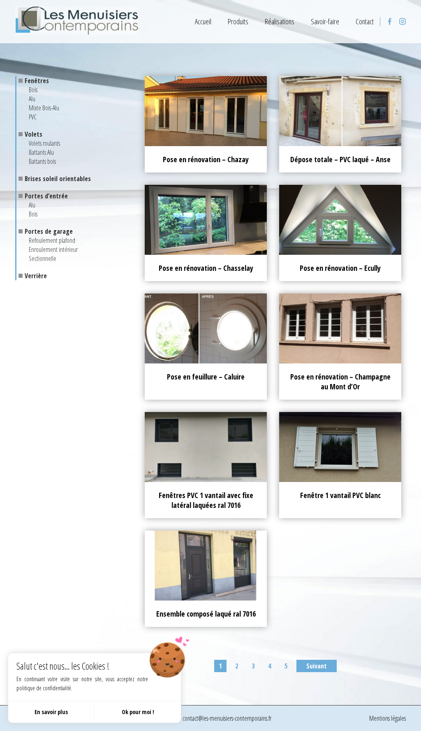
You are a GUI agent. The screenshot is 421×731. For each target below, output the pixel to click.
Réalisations (279, 21)
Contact (365, 21)
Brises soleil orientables (58, 178)
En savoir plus (51, 712)
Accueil (203, 21)
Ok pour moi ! (138, 712)
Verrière (36, 275)
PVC (33, 116)
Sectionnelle (42, 258)
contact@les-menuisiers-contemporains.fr (227, 718)
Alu (32, 98)
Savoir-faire (325, 21)
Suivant (316, 665)
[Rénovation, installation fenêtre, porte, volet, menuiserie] (77, 21)
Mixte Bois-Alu (44, 107)
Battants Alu (41, 152)
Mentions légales (387, 718)
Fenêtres (37, 80)
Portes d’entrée (46, 195)
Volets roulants (44, 143)
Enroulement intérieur (53, 249)
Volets (33, 134)
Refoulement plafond (52, 240)
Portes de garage (49, 231)
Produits (238, 21)
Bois (33, 89)
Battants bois (42, 161)
